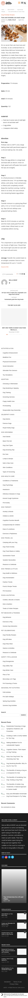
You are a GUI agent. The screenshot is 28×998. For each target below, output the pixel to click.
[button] (22, 3)
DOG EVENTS (11, 9)
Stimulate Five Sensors (10, 370)
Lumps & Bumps (8, 458)
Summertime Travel (9, 555)
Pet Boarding (7, 405)
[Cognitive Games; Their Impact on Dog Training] (21, 935)
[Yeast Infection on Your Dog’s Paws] (21, 916)
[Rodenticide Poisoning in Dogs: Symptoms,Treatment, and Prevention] (21, 952)
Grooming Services (9, 397)
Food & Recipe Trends (10, 586)
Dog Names (6, 419)
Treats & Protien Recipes (10, 608)
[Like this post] (18, 274)
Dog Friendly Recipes (9, 635)
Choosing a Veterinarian (10, 383)
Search (3, 712)
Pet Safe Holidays (8, 696)
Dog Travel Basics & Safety (11, 551)
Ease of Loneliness (9, 529)
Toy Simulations (8, 375)
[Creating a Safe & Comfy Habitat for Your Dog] (21, 961)
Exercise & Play (8, 622)
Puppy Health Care (9, 401)
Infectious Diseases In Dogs (11, 494)
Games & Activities (8, 648)
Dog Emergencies (8, 661)
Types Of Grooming (9, 472)
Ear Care (5, 454)
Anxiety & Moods (8, 511)
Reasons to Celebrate (9, 564)
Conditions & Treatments (10, 480)
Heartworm (6, 489)
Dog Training (7, 392)
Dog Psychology (8, 485)
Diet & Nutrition (7, 604)
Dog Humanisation (8, 577)
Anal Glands (6, 436)
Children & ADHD (8, 516)
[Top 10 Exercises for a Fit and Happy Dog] (14, 886)
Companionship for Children (11, 525)
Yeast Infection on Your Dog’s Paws (7, 914)
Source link (4, 267)
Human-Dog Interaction (10, 626)
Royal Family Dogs (8, 428)
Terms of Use (17, 982)
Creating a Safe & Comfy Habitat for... (7, 959)
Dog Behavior (7, 617)
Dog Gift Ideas (7, 639)
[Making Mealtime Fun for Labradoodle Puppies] (21, 971)
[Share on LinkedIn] (22, 274)
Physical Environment (9, 361)
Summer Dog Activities (10, 705)
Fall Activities (7, 692)
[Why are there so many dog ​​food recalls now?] (14, 317)
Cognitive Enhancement (10, 353)
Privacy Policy (14, 984)
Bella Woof (12, 20)
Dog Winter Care (8, 670)
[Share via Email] (24, 274)
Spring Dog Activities (9, 701)
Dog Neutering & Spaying (11, 388)
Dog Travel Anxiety (8, 547)
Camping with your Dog (10, 542)
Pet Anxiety (6, 502)
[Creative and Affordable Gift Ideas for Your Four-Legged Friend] (21, 926)
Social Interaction (8, 366)
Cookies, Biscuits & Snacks (11, 599)
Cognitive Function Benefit (11, 520)
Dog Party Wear (8, 644)
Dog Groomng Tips (8, 450)
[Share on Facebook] (19, 274)
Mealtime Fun (7, 357)
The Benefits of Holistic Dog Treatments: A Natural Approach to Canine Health (16, 786)
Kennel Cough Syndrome (10, 498)
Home (3, 9)
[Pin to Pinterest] (21, 274)
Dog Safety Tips (8, 666)
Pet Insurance (7, 591)
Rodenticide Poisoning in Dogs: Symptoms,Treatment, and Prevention (16, 728)
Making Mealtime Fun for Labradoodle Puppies (8, 969)
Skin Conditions (7, 467)
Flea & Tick (6, 674)
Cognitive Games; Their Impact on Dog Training (7, 933)
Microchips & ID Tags (9, 679)
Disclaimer (7, 982)
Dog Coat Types (8, 445)
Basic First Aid (7, 441)
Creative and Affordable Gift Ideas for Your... (8, 924)
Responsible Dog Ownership (11, 410)
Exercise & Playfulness (10, 533)
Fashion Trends (7, 582)
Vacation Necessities (9, 560)
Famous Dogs (7, 423)
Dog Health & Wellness (10, 573)
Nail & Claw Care (8, 463)
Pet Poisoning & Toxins (10, 683)
